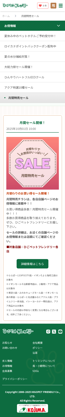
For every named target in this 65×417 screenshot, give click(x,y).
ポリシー (37, 348)
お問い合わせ (9, 348)
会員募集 (7, 371)
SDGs (35, 371)
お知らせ (7, 342)
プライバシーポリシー (14, 379)
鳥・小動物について (43, 366)
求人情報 (7, 361)
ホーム (6, 16)
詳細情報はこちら (32, 264)
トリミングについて (43, 361)
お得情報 (7, 366)
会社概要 (37, 342)
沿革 (35, 353)
